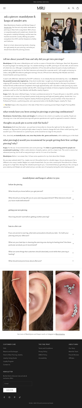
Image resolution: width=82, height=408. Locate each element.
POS (38, 403)
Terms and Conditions (46, 348)
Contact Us (6, 365)
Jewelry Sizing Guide (10, 358)
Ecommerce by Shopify (47, 403)
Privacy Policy (43, 351)
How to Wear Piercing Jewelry (12, 355)
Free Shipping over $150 (41, 2)
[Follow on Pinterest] (15, 397)
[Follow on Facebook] (4, 397)
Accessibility (43, 358)
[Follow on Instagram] (9, 397)
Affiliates (71, 358)
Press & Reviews (74, 355)
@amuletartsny (60, 334)
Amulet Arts (8, 27)
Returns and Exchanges (10, 351)
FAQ (4, 348)
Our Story (72, 348)
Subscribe (9, 390)
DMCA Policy (43, 355)
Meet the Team (73, 351)
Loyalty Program (8, 361)
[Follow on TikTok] (20, 397)
